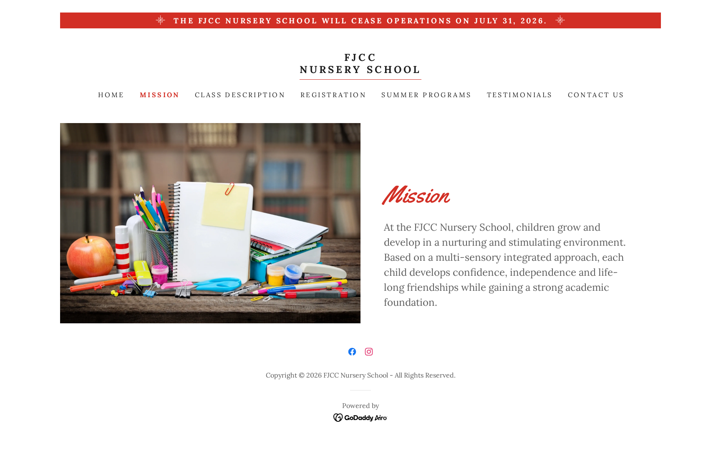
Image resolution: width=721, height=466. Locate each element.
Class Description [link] (240, 95)
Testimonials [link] (520, 95)
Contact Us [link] (596, 95)
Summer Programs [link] (426, 95)
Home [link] (111, 95)
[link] (361, 70)
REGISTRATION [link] (333, 95)
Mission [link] (160, 95)
